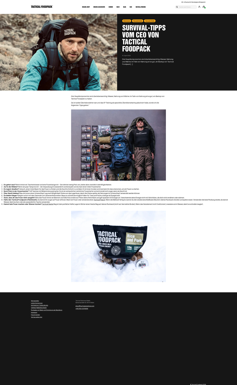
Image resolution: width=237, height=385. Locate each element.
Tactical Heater (47, 204)
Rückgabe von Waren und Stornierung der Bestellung (46, 310)
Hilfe (118, 7)
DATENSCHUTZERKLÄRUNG (39, 305)
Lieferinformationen (37, 303)
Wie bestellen (35, 300)
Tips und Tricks (149, 21)
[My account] (199, 7)
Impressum (34, 312)
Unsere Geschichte (99, 7)
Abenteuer (126, 21)
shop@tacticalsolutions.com (84, 306)
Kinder (111, 7)
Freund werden (35, 314)
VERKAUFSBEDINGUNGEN (39, 307)
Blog (124, 7)
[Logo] (42, 7)
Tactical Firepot (99, 200)
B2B (131, 7)
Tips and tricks (137, 21)
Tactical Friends (141, 7)
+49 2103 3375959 (81, 308)
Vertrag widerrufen (36, 317)
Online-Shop (86, 7)
